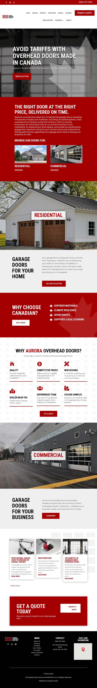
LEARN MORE (50, 516)
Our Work (68, 13)
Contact (69, 20)
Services (35, 13)
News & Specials (48, 20)
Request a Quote (72, 608)
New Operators (45, 558)
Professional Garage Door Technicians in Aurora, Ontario (20, 560)
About (28, 13)
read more (15, 576)
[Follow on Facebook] (6, 2)
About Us (37, 641)
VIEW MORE (19, 170)
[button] (84, 649)
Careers (37, 655)
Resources (58, 20)
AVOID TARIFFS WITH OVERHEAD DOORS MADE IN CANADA (44, 55)
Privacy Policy (48, 674)
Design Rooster (52, 681)
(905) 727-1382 (85, 2)
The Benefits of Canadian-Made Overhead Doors (72, 560)
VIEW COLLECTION (22, 76)
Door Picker (52, 13)
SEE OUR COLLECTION (54, 284)
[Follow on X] (13, 2)
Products (43, 13)
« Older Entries (15, 586)
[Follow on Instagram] (10, 2)
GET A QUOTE (20, 323)
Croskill (60, 13)
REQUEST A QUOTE (84, 13)
